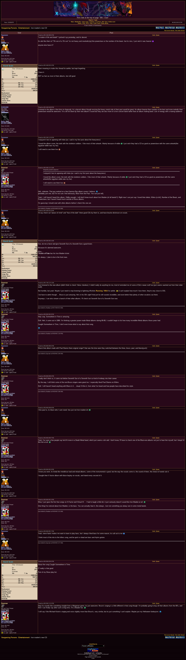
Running (99, 291)
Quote (157, 35)
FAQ (83, 23)
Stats (91, 23)
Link (153, 35)
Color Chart (97, 23)
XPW (87, 23)
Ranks (79, 23)
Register (91, 20)
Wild (106, 291)
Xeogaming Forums (9, 28)
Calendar (91, 21)
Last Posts (98, 21)
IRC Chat (104, 21)
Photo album (104, 23)
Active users (85, 21)
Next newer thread (169, 30)
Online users (111, 21)
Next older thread (180, 30)
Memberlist (78, 21)
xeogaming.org (93, 644)
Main (72, 21)
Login (95, 20)
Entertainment (23, 28)
